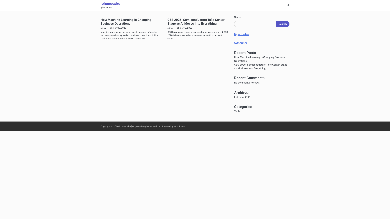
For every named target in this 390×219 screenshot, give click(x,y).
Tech (237, 111)
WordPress (179, 126)
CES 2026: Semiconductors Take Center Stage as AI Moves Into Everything (196, 21)
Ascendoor (154, 126)
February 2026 (242, 97)
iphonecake (110, 3)
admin (103, 28)
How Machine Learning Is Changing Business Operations (126, 21)
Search (238, 17)
